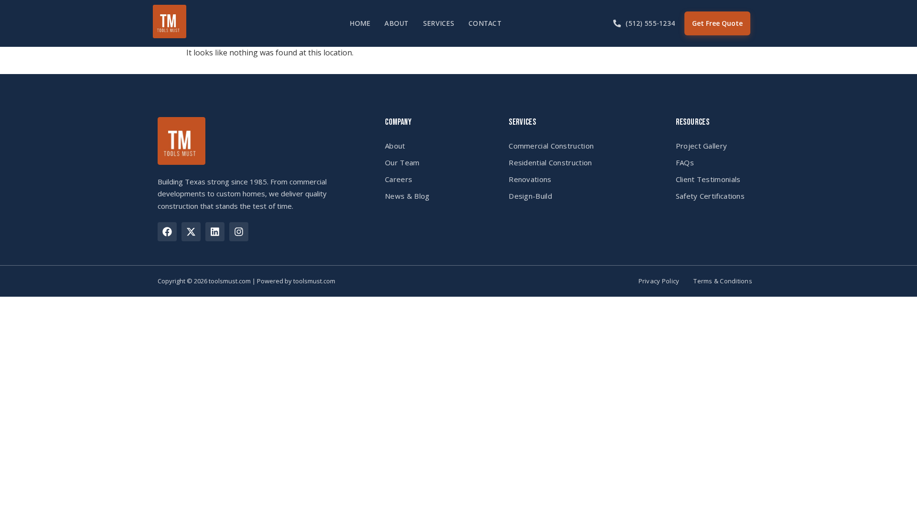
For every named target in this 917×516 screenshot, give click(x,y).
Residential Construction (550, 162)
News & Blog (407, 196)
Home (360, 23)
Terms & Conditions (722, 281)
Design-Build (530, 196)
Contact (485, 23)
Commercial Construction (551, 145)
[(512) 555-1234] (617, 23)
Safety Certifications (710, 196)
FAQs (685, 162)
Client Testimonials (708, 179)
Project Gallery (701, 145)
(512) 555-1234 (650, 23)
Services (438, 23)
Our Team (402, 162)
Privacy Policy (659, 281)
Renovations (530, 179)
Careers (398, 179)
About (396, 23)
